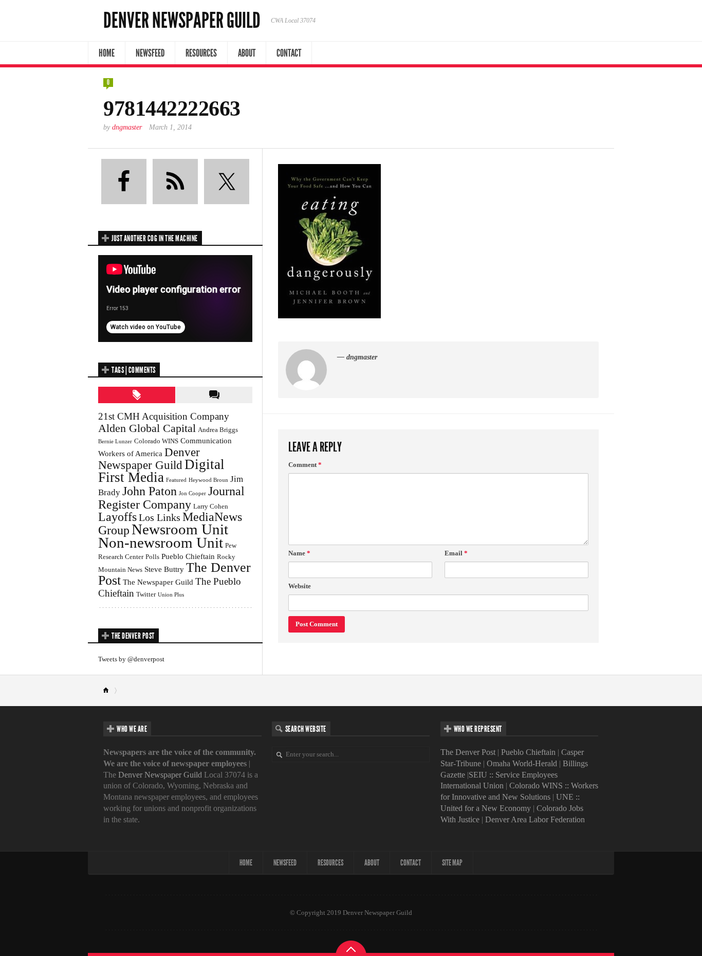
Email (456, 553)
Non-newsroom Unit (160, 542)
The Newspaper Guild (158, 582)
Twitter (146, 594)
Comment (305, 464)
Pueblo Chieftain (188, 556)
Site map (452, 863)
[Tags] (136, 395)
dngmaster (127, 127)
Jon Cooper (192, 493)
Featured (176, 480)
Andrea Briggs (218, 430)
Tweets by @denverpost (131, 659)
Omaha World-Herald (522, 763)
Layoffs (117, 517)
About (246, 53)
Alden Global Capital (147, 428)
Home (107, 53)
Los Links (159, 517)
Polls (152, 557)
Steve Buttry (164, 569)
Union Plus (171, 595)
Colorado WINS (156, 441)
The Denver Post (467, 752)
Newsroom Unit (180, 529)
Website (299, 586)
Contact (288, 53)
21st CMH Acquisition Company (163, 416)
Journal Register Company (171, 497)
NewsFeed (150, 53)
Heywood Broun (208, 480)
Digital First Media (161, 471)
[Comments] (213, 395)
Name (299, 553)
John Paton (149, 491)
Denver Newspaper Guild (182, 20)
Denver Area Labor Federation (535, 819)
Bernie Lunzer (115, 441)
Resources (201, 53)
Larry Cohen (210, 506)
